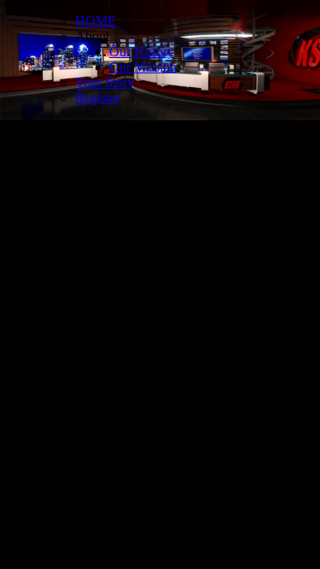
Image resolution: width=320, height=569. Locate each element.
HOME (95, 21)
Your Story (104, 82)
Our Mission (143, 67)
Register (97, 97)
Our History (141, 51)
